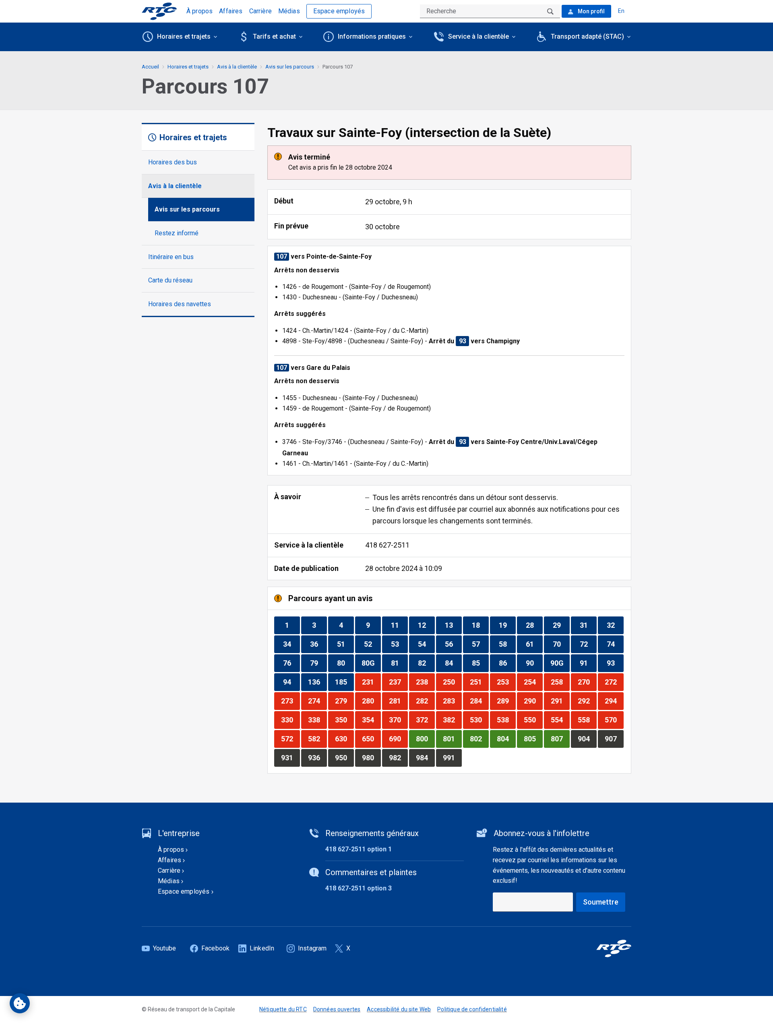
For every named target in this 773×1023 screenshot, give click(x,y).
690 (398, 738)
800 (425, 738)
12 (426, 624)
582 (317, 738)
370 (398, 719)
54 (426, 643)
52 (372, 643)
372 (425, 719)
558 (587, 719)
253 (506, 681)
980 (371, 757)
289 (506, 700)
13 (453, 624)
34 (291, 643)
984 (425, 757)
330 (290, 719)
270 (587, 681)
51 (345, 643)
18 (480, 624)
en (621, 11)
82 (426, 662)
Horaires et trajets (188, 67)
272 (614, 681)
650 (371, 738)
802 (479, 738)
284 (479, 700)
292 (587, 700)
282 (425, 700)
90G (560, 662)
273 (290, 700)
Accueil (150, 67)
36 (318, 643)
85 (480, 662)
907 (614, 738)
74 (615, 643)
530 (479, 719)
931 (290, 757)
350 (344, 719)
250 (452, 681)
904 (587, 738)
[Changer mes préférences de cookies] (20, 1003)
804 (506, 738)
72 (588, 643)
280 (371, 700)
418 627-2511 (387, 545)
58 (507, 643)
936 (317, 757)
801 (452, 738)
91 (588, 662)
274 (317, 700)
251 (479, 681)
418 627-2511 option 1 (358, 849)
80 (345, 662)
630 (344, 738)
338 (317, 719)
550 (533, 719)
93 (615, 662)
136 (317, 681)
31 (588, 624)
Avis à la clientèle (175, 186)
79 (318, 662)
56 (453, 643)
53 (399, 643)
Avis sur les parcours (187, 209)
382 (452, 719)
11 (399, 624)
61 (534, 643)
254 (533, 681)
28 (534, 624)
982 (398, 757)
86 (507, 662)
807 (560, 738)
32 (615, 624)
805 (533, 738)
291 (560, 700)
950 (344, 757)
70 (561, 643)
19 (507, 624)
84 (453, 662)
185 (344, 681)
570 (614, 719)
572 (290, 738)
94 (291, 681)
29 (561, 624)
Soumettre (600, 902)
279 (344, 700)
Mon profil (591, 11)
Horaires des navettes (179, 304)
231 (371, 681)
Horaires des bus (172, 162)
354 (371, 719)
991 (452, 757)
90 (534, 662)
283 (452, 700)
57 (480, 643)
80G (371, 662)
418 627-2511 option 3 (358, 888)
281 (398, 700)
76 (291, 662)
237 (398, 681)
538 (506, 719)
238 (425, 681)
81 (399, 662)
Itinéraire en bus (171, 257)
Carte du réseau (170, 280)
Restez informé (176, 233)
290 (533, 700)
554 (560, 719)
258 (560, 681)
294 (614, 700)
